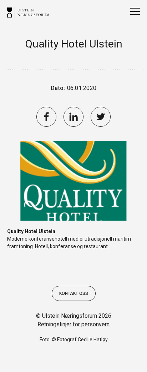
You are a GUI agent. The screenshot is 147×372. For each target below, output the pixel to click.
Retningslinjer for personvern (73, 324)
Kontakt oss (73, 293)
